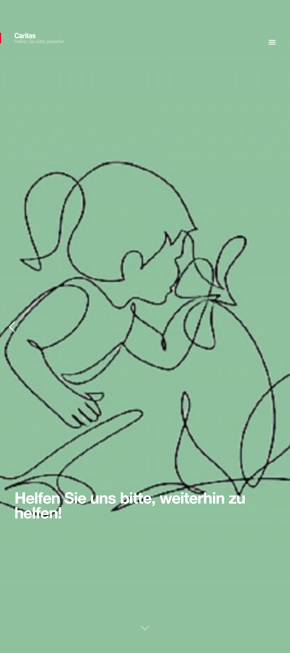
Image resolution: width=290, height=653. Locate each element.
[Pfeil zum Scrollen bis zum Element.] (145, 629)
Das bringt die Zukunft (12, 326)
